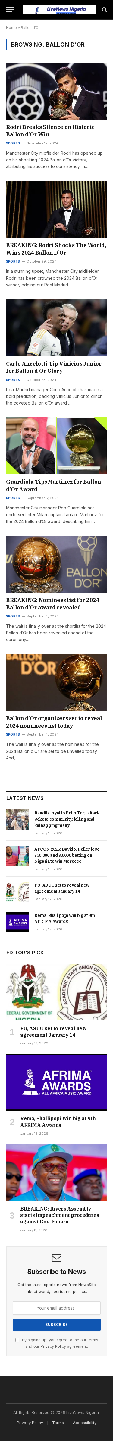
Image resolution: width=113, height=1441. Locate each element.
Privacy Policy (53, 1346)
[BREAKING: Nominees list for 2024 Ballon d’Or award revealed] (56, 564)
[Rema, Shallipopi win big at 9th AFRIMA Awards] (17, 922)
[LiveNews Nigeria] (59, 9)
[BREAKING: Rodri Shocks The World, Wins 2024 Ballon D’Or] (56, 209)
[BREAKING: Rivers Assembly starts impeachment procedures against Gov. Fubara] (56, 1172)
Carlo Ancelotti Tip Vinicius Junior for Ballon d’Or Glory (54, 367)
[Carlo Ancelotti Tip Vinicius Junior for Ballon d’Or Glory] (56, 327)
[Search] (104, 10)
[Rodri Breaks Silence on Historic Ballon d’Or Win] (56, 91)
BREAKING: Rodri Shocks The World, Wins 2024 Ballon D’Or (56, 249)
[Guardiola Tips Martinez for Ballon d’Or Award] (56, 445)
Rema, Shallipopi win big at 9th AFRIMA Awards (58, 1121)
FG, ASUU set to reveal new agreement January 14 (53, 1031)
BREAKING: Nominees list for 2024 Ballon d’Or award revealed (52, 604)
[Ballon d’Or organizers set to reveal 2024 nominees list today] (56, 682)
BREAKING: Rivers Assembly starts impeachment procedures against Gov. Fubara (59, 1215)
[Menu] (10, 10)
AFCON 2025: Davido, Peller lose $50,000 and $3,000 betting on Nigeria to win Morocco (66, 855)
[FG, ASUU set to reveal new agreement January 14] (17, 892)
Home (11, 27)
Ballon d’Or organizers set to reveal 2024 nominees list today (54, 722)
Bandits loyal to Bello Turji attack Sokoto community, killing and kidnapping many (66, 819)
